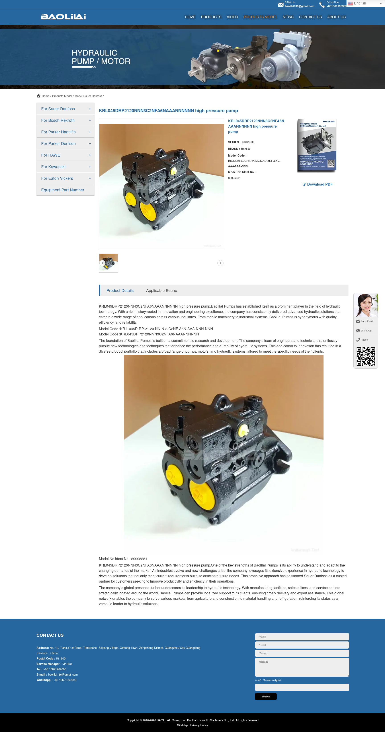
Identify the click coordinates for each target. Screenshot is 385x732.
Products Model (260, 16)
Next (220, 263)
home (190, 16)
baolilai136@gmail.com (299, 6)
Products (211, 16)
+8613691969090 (337, 6)
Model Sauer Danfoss (88, 96)
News (288, 16)
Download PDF (319, 184)
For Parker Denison (58, 143)
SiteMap (182, 725)
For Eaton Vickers (57, 178)
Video (232, 16)
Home (45, 96)
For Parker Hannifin (58, 131)
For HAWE (50, 155)
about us (336, 16)
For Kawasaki (53, 166)
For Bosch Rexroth (58, 120)
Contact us (310, 16)
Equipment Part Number (62, 189)
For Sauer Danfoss (58, 108)
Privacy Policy (199, 725)
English (359, 3)
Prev (102, 263)
